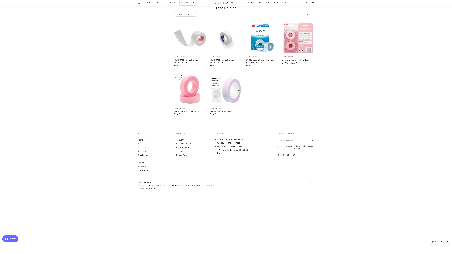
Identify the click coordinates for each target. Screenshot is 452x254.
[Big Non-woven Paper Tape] (190, 89)
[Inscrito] (313, 140)
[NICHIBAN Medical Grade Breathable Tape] (190, 38)
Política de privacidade (179, 185)
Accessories (143, 151)
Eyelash (141, 143)
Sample (141, 162)
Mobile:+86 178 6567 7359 (229, 143)
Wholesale (142, 166)
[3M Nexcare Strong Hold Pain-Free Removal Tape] (262, 38)
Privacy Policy (182, 147)
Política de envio (209, 185)
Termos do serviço (196, 185)
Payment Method (183, 143)
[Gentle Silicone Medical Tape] (298, 38)
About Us (180, 140)
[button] (139, 2)
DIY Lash (142, 147)
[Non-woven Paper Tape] (226, 89)
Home (140, 140)
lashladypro (147, 182)
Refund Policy (182, 155)
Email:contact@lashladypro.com (231, 139)
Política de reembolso (163, 185)
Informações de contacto (148, 188)
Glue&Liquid (143, 155)
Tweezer (141, 159)
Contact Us (143, 170)
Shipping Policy (183, 151)
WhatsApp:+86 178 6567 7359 (231, 146)
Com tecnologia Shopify (145, 185)
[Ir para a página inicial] (223, 2)
